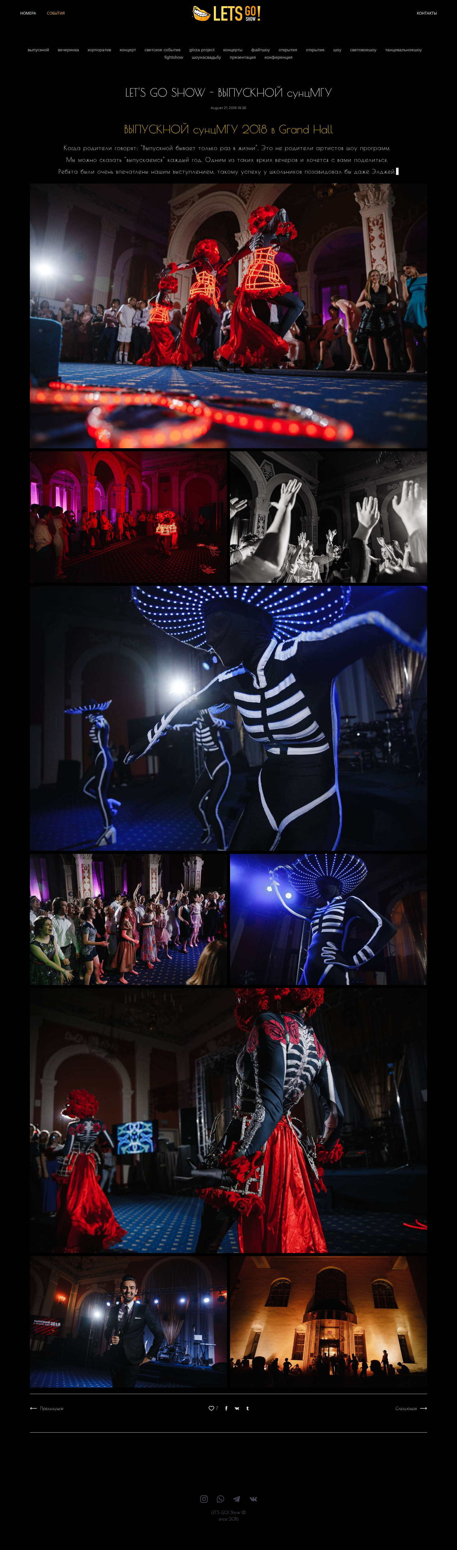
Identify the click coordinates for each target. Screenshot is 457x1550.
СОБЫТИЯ (56, 13)
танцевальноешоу (403, 49)
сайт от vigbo (228, 1535)
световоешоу (364, 49)
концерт (128, 49)
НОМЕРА (28, 13)
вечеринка (69, 49)
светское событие (163, 49)
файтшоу (261, 49)
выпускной (39, 49)
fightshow (174, 57)
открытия (288, 49)
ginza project (202, 49)
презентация (243, 57)
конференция (279, 57)
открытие (316, 49)
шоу (338, 49)
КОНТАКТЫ (427, 13)
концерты (233, 49)
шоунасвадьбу (207, 57)
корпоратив (100, 49)
